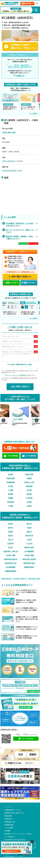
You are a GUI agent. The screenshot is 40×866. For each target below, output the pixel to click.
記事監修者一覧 (9, 822)
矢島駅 (29, 506)
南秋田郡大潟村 (29, 563)
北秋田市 (10, 544)
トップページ (8, 807)
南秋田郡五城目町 (10, 559)
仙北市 (10, 547)
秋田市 (10, 524)
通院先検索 (8, 816)
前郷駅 (10, 498)
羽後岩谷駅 (11, 478)
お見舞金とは (20, 76)
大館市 (29, 528)
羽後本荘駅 (29, 474)
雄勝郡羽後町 (29, 567)
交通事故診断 (8, 825)
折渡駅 (29, 478)
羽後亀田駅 (11, 482)
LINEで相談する (12, 282)
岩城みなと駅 (29, 482)
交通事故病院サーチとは (12, 810)
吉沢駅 (29, 502)
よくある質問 (8, 828)
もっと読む (33, 113)
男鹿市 (10, 532)
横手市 (10, 528)
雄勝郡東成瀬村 (10, 571)
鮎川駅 (29, 490)
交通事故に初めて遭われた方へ (14, 813)
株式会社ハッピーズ (15, 856)
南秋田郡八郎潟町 (29, 559)
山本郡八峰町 (29, 555)
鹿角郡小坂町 (29, 547)
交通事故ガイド (9, 819)
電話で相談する (21, 276)
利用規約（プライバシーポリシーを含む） (18, 833)
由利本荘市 (29, 536)
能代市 (29, 524)
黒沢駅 (10, 494)
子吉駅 (10, 490)
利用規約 (23, 375)
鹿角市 (10, 536)
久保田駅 (29, 498)
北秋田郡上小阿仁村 (10, 551)
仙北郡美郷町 (11, 567)
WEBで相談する (30, 282)
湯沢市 (29, 532)
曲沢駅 (29, 494)
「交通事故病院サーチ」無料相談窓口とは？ (20, 272)
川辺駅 (10, 506)
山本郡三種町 (11, 555)
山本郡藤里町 (29, 551)
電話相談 (26, 3)
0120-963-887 (9, 132)
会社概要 (7, 831)
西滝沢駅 (10, 502)
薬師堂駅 (29, 486)
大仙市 (29, 540)
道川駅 (10, 486)
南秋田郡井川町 (10, 563)
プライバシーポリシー (12, 375)
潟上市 (10, 540)
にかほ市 (29, 544)
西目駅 (10, 474)
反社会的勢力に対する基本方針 (14, 839)
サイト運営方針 (9, 836)
